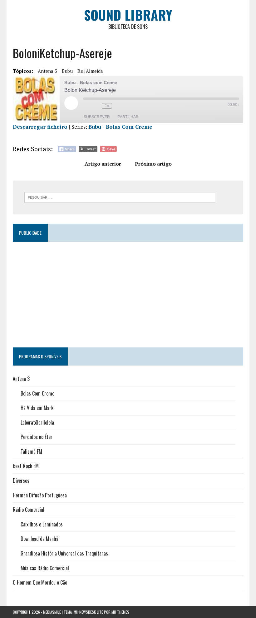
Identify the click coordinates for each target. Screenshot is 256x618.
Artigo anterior (103, 163)
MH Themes (120, 612)
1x (107, 106)
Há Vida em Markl (38, 407)
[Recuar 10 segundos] (95, 106)
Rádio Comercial (28, 509)
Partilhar (128, 117)
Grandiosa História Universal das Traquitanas (64, 553)
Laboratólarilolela (37, 422)
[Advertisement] (128, 292)
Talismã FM (31, 451)
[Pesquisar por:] (119, 196)
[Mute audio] (86, 106)
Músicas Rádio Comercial (45, 568)
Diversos (21, 480)
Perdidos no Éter (36, 437)
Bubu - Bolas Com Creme (120, 126)
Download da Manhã (39, 538)
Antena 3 (47, 71)
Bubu (67, 71)
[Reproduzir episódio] (71, 103)
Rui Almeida (90, 71)
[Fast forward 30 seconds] (118, 106)
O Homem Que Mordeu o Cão (40, 582)
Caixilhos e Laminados (42, 524)
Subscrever (97, 117)
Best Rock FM (26, 466)
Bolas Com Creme (37, 393)
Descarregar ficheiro (40, 126)
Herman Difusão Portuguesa (40, 495)
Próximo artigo (153, 163)
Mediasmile (52, 612)
